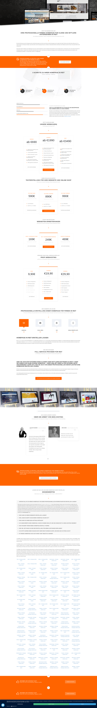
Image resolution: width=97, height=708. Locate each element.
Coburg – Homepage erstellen (32, 563)
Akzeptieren (51, 704)
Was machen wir (62, 3)
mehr (82, 704)
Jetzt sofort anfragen (48, 169)
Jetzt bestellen (31, 296)
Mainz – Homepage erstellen (32, 577)
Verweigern (20, 704)
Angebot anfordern (70, 681)
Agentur (69, 3)
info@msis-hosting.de (67, 116)
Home (56, 3)
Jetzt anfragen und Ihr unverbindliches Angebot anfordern (48, 378)
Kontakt (75, 3)
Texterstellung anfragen (31, 210)
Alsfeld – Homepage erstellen (32, 559)
